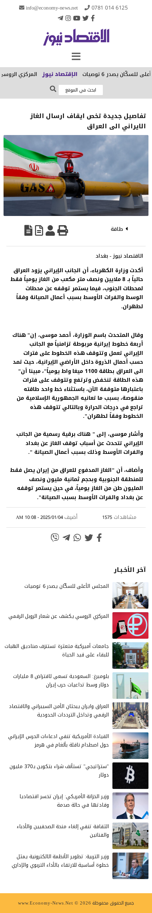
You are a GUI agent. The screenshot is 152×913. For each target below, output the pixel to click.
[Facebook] (93, 18)
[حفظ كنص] (28, 230)
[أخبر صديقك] (50, 230)
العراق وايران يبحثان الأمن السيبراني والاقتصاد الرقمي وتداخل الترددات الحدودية (59, 711)
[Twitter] (85, 18)
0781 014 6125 (110, 8)
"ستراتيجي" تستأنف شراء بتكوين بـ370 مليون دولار (59, 771)
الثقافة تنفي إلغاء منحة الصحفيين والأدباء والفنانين (63, 831)
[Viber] (55, 537)
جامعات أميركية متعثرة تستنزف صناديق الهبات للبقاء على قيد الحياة (57, 651)
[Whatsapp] (77, 537)
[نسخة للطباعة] (62, 230)
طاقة (117, 229)
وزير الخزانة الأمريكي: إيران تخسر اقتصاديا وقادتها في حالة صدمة (64, 801)
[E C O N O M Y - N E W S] (76, 41)
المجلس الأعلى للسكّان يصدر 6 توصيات (66, 586)
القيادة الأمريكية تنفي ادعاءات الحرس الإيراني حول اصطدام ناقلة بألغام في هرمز (58, 741)
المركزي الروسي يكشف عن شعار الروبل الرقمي (58, 616)
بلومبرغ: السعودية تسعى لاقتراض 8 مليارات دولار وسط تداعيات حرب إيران (61, 681)
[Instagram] (68, 18)
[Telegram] (60, 18)
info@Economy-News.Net (52, 8)
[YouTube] (76, 18)
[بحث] (53, 89)
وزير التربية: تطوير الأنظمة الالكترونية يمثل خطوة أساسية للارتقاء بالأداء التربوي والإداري (60, 861)
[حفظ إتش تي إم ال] (39, 230)
